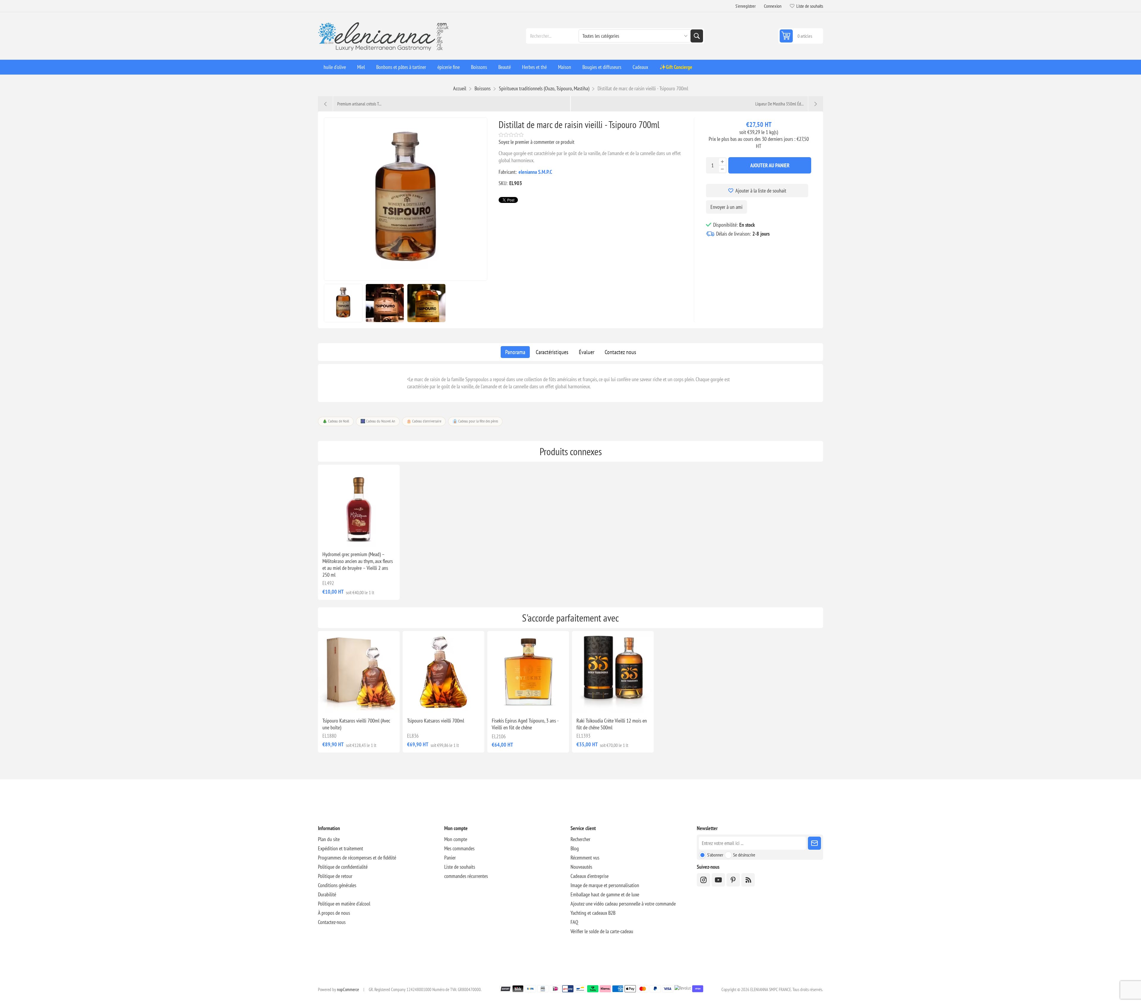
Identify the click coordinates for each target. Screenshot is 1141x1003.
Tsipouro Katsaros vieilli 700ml (435, 720)
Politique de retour (335, 876)
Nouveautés (581, 866)
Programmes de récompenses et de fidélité (357, 857)
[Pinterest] (733, 880)
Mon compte (455, 839)
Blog (574, 848)
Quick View (345, 537)
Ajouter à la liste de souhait (760, 190)
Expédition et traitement (340, 848)
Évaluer (586, 352)
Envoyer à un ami (726, 207)
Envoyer (814, 843)
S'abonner (715, 855)
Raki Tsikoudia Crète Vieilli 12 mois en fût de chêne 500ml (611, 724)
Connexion (772, 6)
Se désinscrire (744, 855)
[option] (343, 303)
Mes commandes (459, 848)
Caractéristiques (552, 352)
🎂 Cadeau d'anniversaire (423, 421)
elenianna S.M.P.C (535, 171)
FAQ (574, 922)
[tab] (515, 352)
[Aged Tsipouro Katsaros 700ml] (443, 672)
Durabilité (327, 894)
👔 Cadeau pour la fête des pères (475, 421)
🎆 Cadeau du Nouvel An (377, 421)
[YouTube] (718, 880)
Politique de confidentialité (343, 866)
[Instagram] (703, 880)
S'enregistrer (745, 6)
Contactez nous (620, 352)
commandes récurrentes (466, 876)
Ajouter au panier (769, 165)
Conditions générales (337, 885)
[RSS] (748, 880)
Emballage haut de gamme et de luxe (604, 894)
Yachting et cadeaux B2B (592, 912)
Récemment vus (584, 857)
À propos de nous (334, 912)
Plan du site (329, 839)
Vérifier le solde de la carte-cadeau (601, 931)
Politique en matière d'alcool (344, 903)
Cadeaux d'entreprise (589, 876)
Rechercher (697, 35)
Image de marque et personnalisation (604, 885)
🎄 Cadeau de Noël (335, 421)
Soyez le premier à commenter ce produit (536, 141)
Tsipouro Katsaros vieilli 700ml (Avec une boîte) (356, 724)
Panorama (515, 352)
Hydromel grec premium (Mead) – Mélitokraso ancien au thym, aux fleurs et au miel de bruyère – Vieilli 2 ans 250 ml (357, 564)
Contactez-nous (332, 922)
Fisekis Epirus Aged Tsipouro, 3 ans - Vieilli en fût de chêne (525, 724)
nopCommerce (348, 989)
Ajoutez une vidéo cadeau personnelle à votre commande (623, 903)
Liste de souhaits (459, 866)
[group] (359, 505)
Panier (450, 857)
